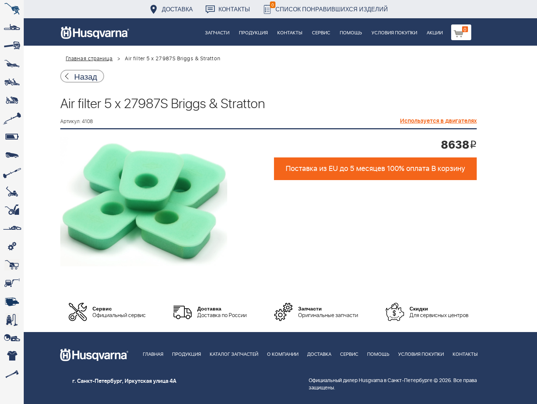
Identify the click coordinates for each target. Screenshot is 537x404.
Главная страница (89, 58)
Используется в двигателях (438, 121)
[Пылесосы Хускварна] (12, 319)
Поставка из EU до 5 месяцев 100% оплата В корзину (375, 168)
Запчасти (217, 33)
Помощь (351, 33)
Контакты (234, 9)
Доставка (177, 9)
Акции (435, 33)
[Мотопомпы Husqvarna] (12, 301)
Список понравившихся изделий (329, 7)
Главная (153, 354)
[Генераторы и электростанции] (12, 265)
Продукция (253, 33)
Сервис (321, 33)
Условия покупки (394, 33)
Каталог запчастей (234, 354)
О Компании (282, 354)
